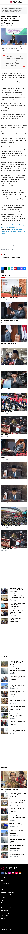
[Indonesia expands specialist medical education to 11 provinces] (14, 333)
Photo (3, 900)
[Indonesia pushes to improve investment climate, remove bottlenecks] (4, 731)
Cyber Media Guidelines (8, 921)
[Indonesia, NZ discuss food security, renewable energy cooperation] (4, 723)
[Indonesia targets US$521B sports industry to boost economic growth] (4, 708)
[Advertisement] (14, 567)
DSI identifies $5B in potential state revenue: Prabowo (11, 410)
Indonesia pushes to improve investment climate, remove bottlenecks (17, 730)
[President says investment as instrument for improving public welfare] (14, 539)
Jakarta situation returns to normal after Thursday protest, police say (17, 715)
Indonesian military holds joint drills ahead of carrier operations (17, 685)
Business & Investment (15, 8)
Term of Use (4, 910)
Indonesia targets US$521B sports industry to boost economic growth (17, 708)
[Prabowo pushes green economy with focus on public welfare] (14, 379)
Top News (4, 767)
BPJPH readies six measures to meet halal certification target (13, 231)
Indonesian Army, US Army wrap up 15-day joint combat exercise (17, 663)
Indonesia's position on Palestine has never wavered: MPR (12, 479)
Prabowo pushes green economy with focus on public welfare (12, 388)
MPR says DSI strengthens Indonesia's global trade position (12, 502)
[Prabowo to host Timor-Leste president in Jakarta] (4, 855)
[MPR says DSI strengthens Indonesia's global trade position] (14, 493)
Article (3, 897)
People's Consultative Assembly (11, 257)
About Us (3, 918)
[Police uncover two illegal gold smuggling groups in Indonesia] (4, 693)
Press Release (5, 902)
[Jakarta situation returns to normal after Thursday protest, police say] (4, 716)
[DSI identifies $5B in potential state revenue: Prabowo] (14, 402)
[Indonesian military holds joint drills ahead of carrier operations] (4, 686)
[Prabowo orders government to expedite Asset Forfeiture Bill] (14, 356)
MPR (5, 254)
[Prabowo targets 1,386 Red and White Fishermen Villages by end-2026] (14, 516)
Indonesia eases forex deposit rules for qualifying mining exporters (17, 700)
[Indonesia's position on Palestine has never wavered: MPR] (14, 470)
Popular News (5, 657)
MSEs (14, 260)
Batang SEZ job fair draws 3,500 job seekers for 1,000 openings (17, 597)
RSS (2, 923)
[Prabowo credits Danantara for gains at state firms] (14, 424)
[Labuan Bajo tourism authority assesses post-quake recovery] (4, 620)
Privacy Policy (5, 913)
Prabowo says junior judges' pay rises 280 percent (14, 456)
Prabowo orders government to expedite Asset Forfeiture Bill (13, 365)
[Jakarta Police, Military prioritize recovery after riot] (4, 825)
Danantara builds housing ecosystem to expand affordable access (16, 612)
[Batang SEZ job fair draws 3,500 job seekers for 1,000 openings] (4, 598)
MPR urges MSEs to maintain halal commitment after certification (11, 10)
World (2, 889)
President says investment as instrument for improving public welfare (13, 547)
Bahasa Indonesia (6, 907)
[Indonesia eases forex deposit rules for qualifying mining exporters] (4, 701)
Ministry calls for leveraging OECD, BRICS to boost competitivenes (17, 605)
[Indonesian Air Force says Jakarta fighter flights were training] (4, 671)
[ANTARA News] (15, 2)
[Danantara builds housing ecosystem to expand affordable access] (4, 613)
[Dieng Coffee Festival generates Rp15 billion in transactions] (4, 590)
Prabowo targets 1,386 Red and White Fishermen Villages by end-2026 (12, 524)
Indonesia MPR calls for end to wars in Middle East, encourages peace (12, 296)
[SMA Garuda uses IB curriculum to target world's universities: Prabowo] (14, 310)
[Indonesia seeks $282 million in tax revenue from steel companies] (4, 678)
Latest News (5, 584)
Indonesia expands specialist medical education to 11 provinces (12, 342)
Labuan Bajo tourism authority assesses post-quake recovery (16, 620)
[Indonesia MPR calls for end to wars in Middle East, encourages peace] (14, 288)
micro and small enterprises (10, 264)
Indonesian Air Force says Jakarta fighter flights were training (17, 670)
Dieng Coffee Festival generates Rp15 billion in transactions (16, 590)
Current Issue (5, 887)
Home (5, 8)
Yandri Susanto (6, 260)
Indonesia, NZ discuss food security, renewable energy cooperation (17, 723)
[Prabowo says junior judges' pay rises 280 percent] (14, 447)
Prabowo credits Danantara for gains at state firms (13, 433)
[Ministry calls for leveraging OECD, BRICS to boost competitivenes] (4, 605)
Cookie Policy (5, 915)
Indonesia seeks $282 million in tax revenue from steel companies (17, 678)
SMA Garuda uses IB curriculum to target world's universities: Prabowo (13, 319)
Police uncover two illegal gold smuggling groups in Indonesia (16, 693)
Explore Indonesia (6, 895)
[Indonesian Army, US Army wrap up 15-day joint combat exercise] (4, 663)
